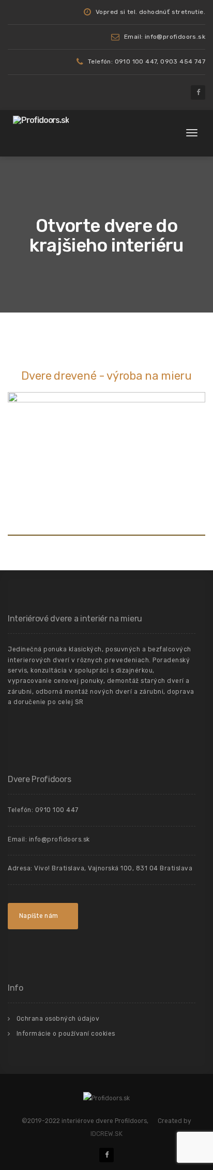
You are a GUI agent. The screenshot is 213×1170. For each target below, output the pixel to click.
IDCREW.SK (106, 1133)
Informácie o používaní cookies (66, 1033)
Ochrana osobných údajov (58, 1018)
